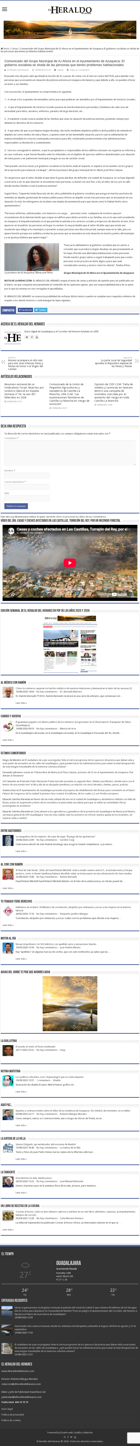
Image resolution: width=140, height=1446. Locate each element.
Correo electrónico (15, 482)
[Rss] (64, 1437)
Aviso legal (7, 1409)
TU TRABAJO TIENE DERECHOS (16, 901)
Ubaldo (57, 1080)
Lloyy (62, 1050)
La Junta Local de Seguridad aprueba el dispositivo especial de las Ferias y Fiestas (113, 362)
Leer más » (21, 703)
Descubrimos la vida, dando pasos (34, 1178)
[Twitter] (71, 1437)
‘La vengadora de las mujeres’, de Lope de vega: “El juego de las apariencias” (56, 836)
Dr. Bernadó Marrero (71, 691)
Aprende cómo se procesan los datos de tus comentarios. (76, 516)
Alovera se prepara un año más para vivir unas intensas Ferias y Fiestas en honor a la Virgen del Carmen (25, 363)
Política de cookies (11, 1420)
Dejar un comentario (80, 70)
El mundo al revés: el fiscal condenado (35, 1046)
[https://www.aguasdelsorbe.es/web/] (70, 29)
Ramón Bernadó (68, 876)
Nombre (9, 470)
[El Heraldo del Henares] (70, 9)
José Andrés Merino (70, 947)
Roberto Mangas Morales (73, 1114)
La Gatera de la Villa (70, 1147)
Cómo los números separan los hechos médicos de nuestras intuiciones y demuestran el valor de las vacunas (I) (74, 688)
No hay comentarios (46, 691)
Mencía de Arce (68, 728)
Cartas (14, 48)
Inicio (6, 48)
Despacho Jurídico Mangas (74, 913)
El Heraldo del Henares (18, 70)
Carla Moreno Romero (71, 1218)
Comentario (11, 438)
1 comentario (43, 1080)
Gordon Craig (67, 839)
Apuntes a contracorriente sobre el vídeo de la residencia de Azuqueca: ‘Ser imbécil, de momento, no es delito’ (73, 1110)
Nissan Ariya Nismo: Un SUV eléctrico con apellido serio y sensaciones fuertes (56, 944)
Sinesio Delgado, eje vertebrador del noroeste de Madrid (46, 1144)
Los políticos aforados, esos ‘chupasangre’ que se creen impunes (49, 1077)
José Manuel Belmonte (71, 1181)
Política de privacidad (12, 1414)
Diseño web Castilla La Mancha (77, 1432)
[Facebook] (68, 1437)
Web (6, 493)
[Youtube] (75, 1437)
